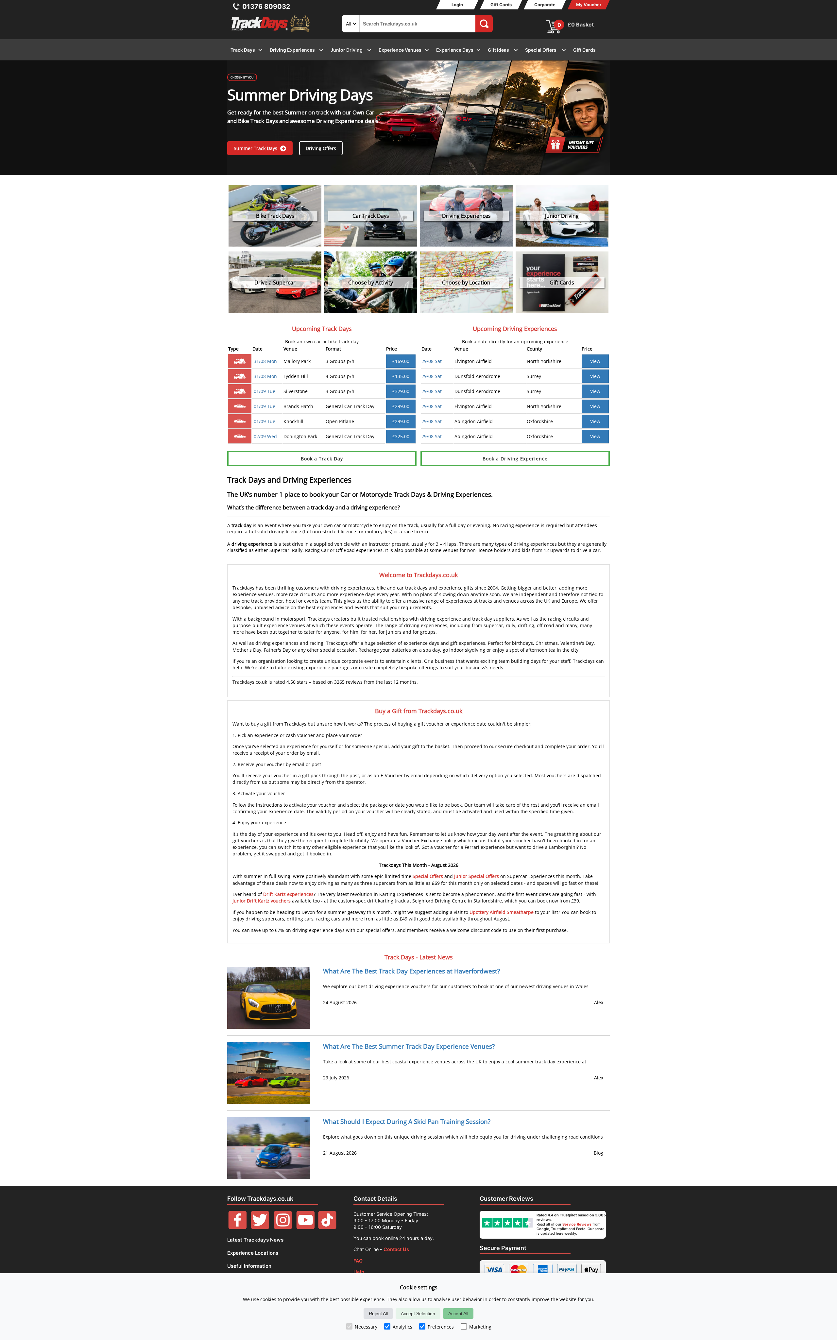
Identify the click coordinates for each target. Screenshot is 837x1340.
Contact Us (396, 1249)
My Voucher (588, 4)
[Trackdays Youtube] (305, 1227)
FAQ (358, 1260)
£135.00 (400, 376)
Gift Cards (501, 4)
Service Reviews (576, 1224)
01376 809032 (266, 6)
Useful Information (249, 1266)
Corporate (544, 4)
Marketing (480, 1327)
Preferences (441, 1327)
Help (358, 1272)
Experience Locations (252, 1253)
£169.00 (400, 361)
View (595, 361)
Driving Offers (321, 148)
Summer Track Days (256, 148)
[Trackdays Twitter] (260, 1227)
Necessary (366, 1327)
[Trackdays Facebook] (237, 1227)
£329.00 (400, 391)
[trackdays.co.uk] (271, 32)
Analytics (402, 1327)
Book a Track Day (322, 458)
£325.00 (400, 436)
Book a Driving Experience (515, 458)
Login (457, 4)
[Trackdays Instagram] (283, 1227)
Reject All (378, 1313)
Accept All (458, 1313)
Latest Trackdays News (255, 1240)
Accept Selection (418, 1313)
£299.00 (400, 406)
